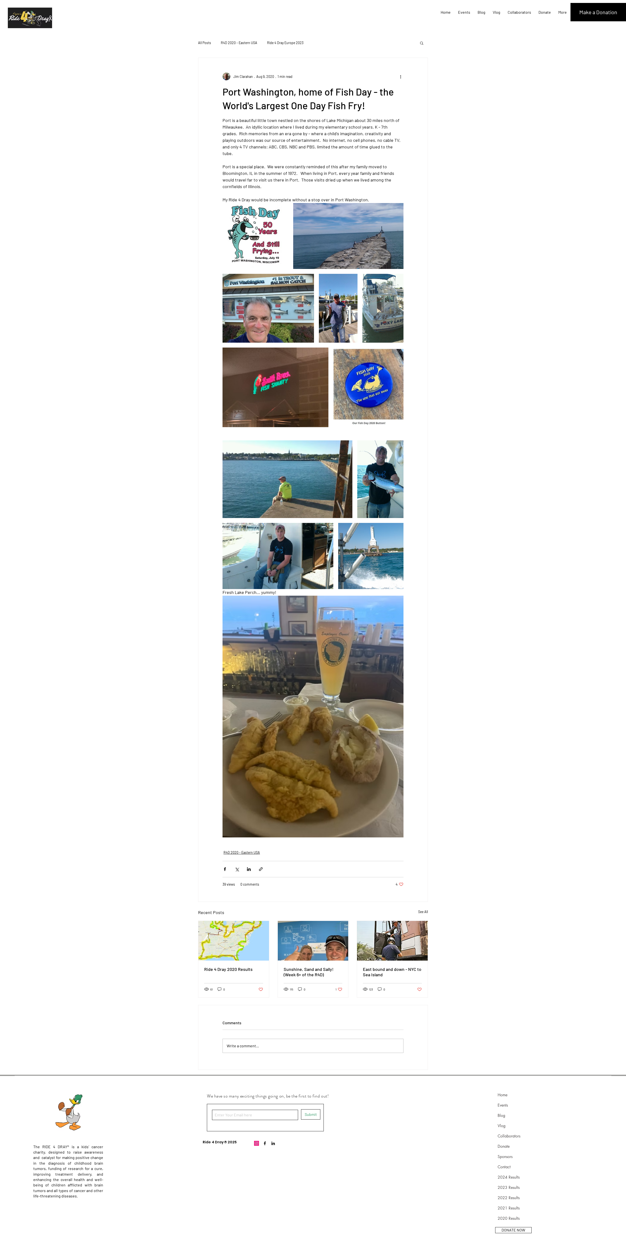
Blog (501, 1115)
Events (503, 1105)
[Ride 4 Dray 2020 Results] (233, 941)
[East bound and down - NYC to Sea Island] (392, 941)
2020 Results (509, 1218)
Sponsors (505, 1156)
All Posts (204, 43)
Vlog (501, 1125)
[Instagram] (256, 1143)
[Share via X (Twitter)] (237, 869)
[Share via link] (260, 869)
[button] (421, 43)
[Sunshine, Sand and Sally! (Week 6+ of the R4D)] (313, 941)
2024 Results (509, 1177)
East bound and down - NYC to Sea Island (392, 971)
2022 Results (509, 1197)
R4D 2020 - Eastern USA (239, 43)
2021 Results (509, 1208)
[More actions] (400, 76)
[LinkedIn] (273, 1143)
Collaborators (509, 1136)
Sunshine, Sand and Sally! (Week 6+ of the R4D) (309, 971)
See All (423, 912)
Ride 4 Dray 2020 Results (228, 969)
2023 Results (509, 1187)
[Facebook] (264, 1143)
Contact (504, 1167)
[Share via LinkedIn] (248, 869)
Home (502, 1095)
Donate (504, 1146)
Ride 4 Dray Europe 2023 (285, 43)
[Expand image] (255, 236)
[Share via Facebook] (225, 869)
